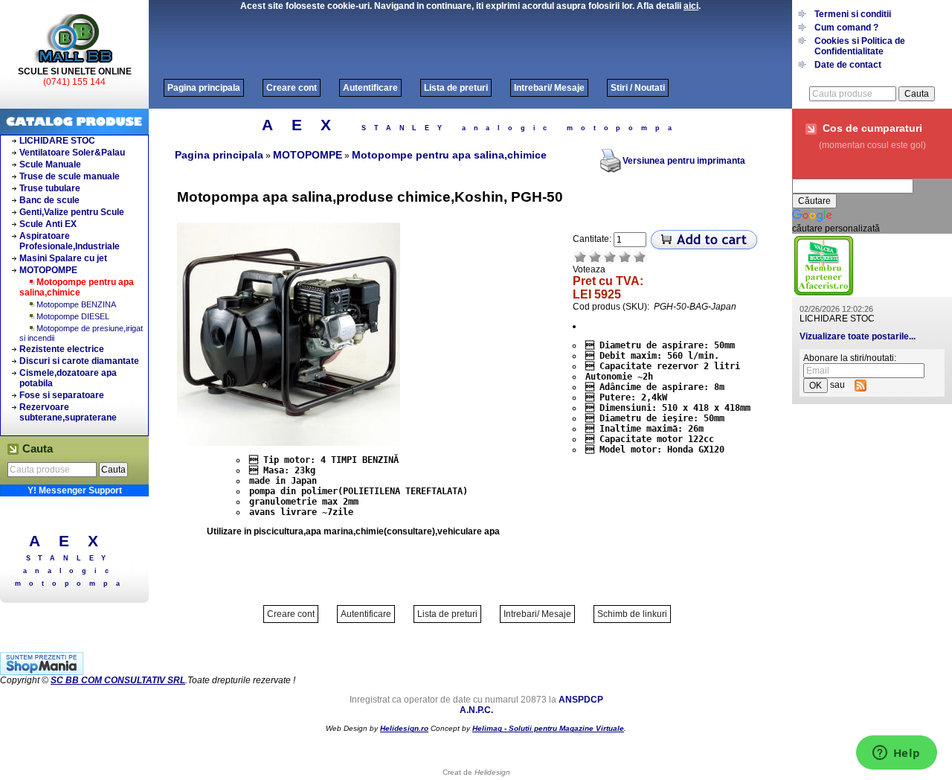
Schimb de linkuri (632, 614)
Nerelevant (595, 256)
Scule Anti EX (48, 224)
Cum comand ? (846, 27)
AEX (73, 540)
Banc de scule (49, 200)
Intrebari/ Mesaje (549, 88)
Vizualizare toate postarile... (858, 336)
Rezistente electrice (61, 349)
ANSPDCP (581, 699)
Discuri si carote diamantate (79, 361)
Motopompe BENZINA (76, 304)
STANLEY (70, 558)
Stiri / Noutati (638, 88)
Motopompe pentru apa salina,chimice (76, 287)
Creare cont (291, 88)
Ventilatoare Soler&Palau (72, 152)
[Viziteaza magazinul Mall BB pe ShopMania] (41, 672)
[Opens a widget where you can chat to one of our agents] (896, 754)
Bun (624, 256)
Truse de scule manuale (69, 176)
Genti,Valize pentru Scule (71, 212)
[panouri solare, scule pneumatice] (823, 294)
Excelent (639, 256)
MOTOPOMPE (48, 270)
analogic (69, 571)
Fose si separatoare (61, 395)
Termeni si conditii (852, 14)
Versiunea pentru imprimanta (684, 161)
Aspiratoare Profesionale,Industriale (69, 241)
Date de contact (847, 65)
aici (691, 6)
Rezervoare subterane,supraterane (68, 412)
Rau (580, 256)
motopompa (71, 583)
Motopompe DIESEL (72, 316)
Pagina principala (203, 88)
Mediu (609, 256)
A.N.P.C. (476, 710)
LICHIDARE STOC (57, 140)
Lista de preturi (456, 88)
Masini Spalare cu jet (63, 258)
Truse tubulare (49, 188)
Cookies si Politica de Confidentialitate (859, 46)
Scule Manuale (50, 164)
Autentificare (370, 88)
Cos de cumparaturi (872, 128)
